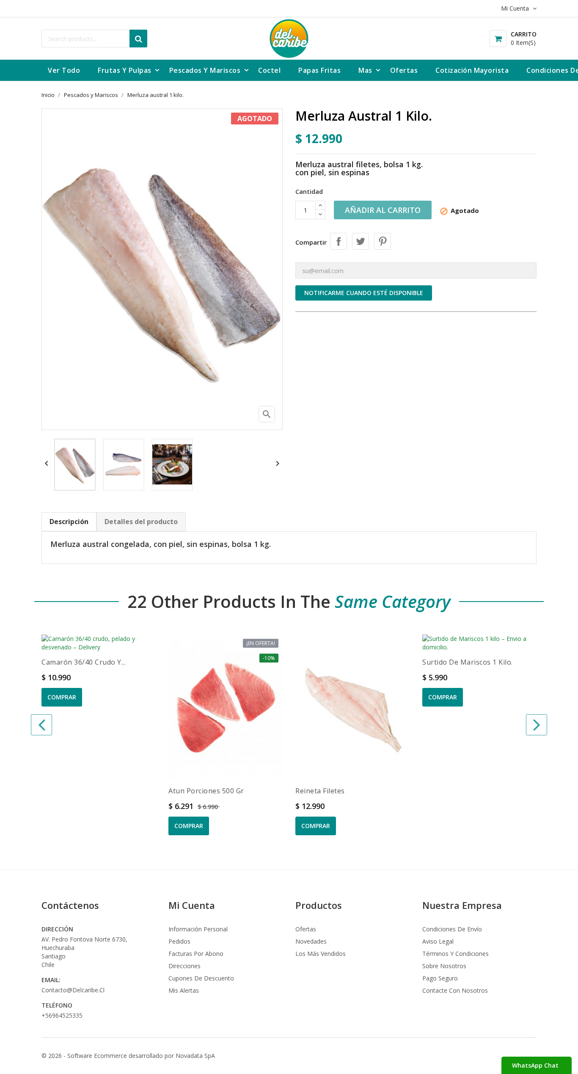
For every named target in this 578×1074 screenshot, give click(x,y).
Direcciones (184, 966)
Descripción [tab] (69, 521)
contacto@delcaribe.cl (73, 990)
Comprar (61, 697)
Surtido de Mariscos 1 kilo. (467, 662)
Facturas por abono (195, 954)
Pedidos (179, 941)
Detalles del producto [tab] (141, 521)
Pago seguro (440, 978)
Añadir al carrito (383, 210)
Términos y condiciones (455, 954)
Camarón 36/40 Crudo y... (83, 662)
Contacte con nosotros (455, 990)
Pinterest (382, 241)
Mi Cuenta (191, 905)
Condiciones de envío (452, 929)
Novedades (311, 941)
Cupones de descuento (201, 978)
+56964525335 (62, 1015)
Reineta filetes (320, 790)
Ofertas (305, 929)
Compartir (338, 241)
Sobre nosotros (444, 966)
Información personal (198, 929)
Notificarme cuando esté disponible (363, 293)
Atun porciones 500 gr (206, 790)
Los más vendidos (320, 954)
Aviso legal (438, 941)
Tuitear (360, 241)
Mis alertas (183, 990)
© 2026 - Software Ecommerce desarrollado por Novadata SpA (128, 1056)
